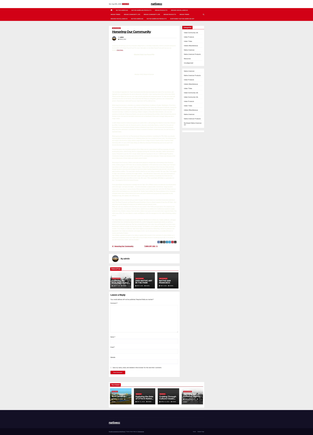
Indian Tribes (115, 14)
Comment (114, 303)
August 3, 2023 (118, 399)
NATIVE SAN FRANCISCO (165, 281)
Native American (122, 10)
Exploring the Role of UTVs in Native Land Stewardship (144, 398)
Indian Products (161, 10)
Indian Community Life (132, 14)
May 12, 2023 (141, 401)
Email (112, 347)
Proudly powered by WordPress (117, 431)
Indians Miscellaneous (179, 10)
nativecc (156, 4)
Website (112, 357)
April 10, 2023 (165, 401)
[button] (203, 14)
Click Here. (120, 50)
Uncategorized (116, 28)
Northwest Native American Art (182, 19)
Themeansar (140, 431)
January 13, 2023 (190, 399)
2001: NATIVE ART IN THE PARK (143, 281)
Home (194, 431)
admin (122, 37)
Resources (187, 58)
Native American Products (141, 10)
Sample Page (200, 431)
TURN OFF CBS (149, 246)
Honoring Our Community (123, 246)
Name (112, 337)
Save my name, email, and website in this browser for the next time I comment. (137, 367)
